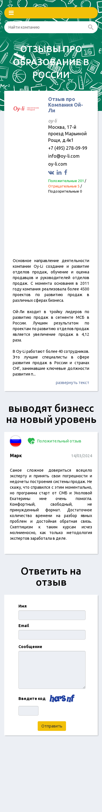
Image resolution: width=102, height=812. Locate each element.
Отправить (51, 726)
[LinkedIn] (60, 172)
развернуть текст (72, 382)
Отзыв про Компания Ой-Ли (65, 104)
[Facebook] (66, 172)
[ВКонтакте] (52, 172)
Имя (22, 606)
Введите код (32, 698)
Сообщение (30, 646)
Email (23, 625)
